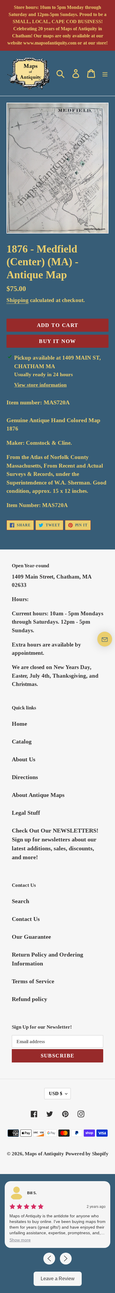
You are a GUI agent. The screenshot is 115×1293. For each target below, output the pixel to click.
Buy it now (57, 341)
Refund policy (29, 999)
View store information (40, 385)
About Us (23, 759)
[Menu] (105, 73)
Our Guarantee (31, 936)
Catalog (22, 741)
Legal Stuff (26, 812)
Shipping (17, 300)
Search (20, 901)
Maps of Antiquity (44, 1154)
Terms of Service (33, 981)
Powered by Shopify (87, 1154)
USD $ (55, 1093)
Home (19, 723)
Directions (25, 777)
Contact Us (26, 919)
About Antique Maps (38, 795)
